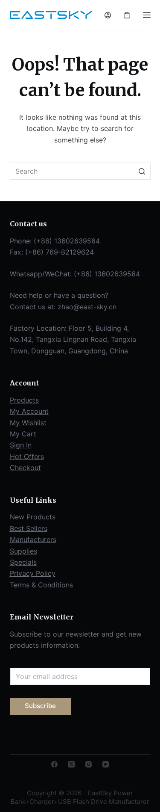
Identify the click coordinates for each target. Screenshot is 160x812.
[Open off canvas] (147, 15)
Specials (23, 562)
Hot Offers (27, 456)
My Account (29, 411)
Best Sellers (28, 528)
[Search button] (142, 171)
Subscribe (40, 706)
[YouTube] (105, 764)
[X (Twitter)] (71, 764)
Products (24, 400)
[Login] (108, 15)
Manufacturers (33, 539)
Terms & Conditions (41, 585)
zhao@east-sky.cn (87, 306)
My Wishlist (28, 422)
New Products (32, 517)
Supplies (23, 551)
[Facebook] (54, 764)
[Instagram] (88, 764)
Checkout (25, 467)
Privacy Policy (32, 573)
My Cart (23, 434)
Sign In (21, 445)
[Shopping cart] (127, 15)
